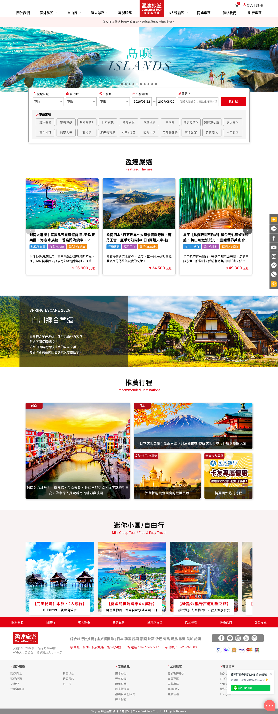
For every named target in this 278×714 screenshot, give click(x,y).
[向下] (273, 284)
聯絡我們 (229, 12)
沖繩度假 (129, 122)
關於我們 (23, 12)
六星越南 (233, 132)
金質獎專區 (154, 622)
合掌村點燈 (191, 122)
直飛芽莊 (149, 122)
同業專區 (204, 12)
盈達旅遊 (152, 8)
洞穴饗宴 (45, 122)
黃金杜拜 (45, 132)
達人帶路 (98, 12)
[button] (11, 59)
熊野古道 (66, 132)
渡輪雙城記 (87, 122)
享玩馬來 (233, 122)
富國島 (170, 122)
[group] (62, 226)
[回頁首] (273, 219)
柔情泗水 (212, 132)
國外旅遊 (47, 12)
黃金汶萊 (191, 132)
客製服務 (125, 12)
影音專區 (255, 12)
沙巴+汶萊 (128, 132)
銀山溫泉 (66, 122)
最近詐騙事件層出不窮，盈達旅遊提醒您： (142, 22)
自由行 (72, 12)
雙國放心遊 (211, 122)
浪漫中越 (149, 132)
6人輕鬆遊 (177, 12)
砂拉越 (87, 132)
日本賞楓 (108, 122)
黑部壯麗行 (170, 132)
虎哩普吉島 (107, 132)
